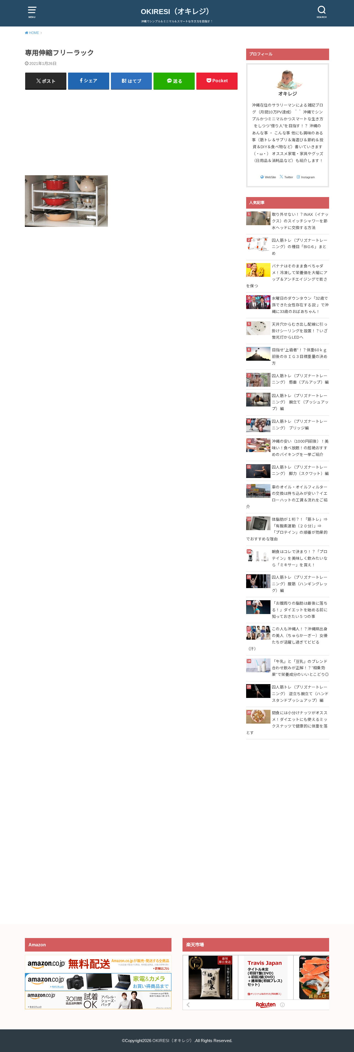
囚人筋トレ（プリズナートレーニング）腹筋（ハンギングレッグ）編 (299, 584)
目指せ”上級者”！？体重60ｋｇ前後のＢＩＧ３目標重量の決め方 (299, 356)
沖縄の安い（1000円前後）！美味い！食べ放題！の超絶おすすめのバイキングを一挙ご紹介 (300, 448)
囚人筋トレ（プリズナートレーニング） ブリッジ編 (299, 424)
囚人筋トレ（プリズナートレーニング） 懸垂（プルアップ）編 (300, 379)
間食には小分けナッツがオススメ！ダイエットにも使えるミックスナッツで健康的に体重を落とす (286, 723)
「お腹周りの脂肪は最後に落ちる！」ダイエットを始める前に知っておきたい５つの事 (299, 610)
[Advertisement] (131, 132)
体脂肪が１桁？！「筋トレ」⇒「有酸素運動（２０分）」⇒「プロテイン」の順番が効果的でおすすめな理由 (286, 529)
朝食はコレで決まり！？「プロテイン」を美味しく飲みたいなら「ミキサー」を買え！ (299, 558)
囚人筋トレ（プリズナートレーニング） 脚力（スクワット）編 (300, 470)
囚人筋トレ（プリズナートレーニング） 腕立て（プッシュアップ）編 (300, 402)
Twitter (288, 177)
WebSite (270, 177)
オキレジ (287, 94)
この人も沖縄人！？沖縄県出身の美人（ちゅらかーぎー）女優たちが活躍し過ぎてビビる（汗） (286, 639)
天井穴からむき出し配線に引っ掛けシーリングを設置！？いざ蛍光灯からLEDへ (299, 331)
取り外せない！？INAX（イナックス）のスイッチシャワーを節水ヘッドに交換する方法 (300, 221)
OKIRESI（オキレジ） (177, 11)
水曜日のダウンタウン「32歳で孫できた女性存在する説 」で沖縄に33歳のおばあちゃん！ (300, 305)
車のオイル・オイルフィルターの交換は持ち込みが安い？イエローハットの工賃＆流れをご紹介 (286, 497)
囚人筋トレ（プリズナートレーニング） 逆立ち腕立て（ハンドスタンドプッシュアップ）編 (300, 694)
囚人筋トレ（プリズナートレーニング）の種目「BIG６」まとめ (299, 247)
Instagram (308, 177)
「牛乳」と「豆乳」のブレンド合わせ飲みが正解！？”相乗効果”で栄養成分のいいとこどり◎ (300, 668)
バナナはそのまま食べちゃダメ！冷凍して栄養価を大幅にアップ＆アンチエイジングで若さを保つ (286, 276)
